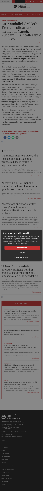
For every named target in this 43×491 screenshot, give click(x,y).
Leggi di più (24, 243)
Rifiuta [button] (22, 253)
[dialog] (21, 245)
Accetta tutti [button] (22, 248)
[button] (21, 257)
